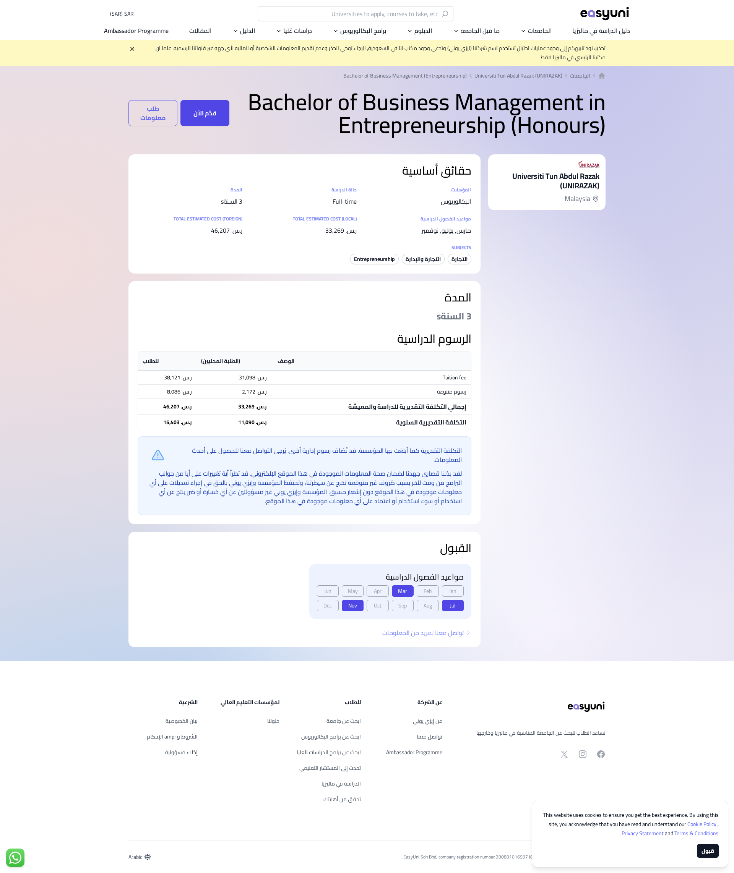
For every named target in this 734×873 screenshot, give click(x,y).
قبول (708, 851)
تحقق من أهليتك (342, 799)
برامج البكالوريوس (363, 30)
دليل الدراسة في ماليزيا (601, 30)
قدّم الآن (204, 113)
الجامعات (540, 30)
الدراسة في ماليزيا (341, 784)
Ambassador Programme (136, 30)
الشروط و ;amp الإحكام (172, 737)
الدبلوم (423, 30)
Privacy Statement (643, 833)
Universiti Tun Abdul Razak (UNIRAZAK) (518, 75)
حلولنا (273, 721)
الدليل (247, 30)
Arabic (135, 857)
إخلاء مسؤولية (181, 752)
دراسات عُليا (297, 30)
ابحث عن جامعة (343, 721)
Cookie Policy (702, 824)
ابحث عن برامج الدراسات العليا (329, 752)
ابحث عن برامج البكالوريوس (331, 737)
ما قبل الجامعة (480, 30)
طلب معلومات (153, 113)
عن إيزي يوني (427, 721)
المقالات (200, 30)
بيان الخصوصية (182, 721)
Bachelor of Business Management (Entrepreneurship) (405, 75)
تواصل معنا (429, 737)
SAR (122, 14)
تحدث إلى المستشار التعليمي (330, 768)
